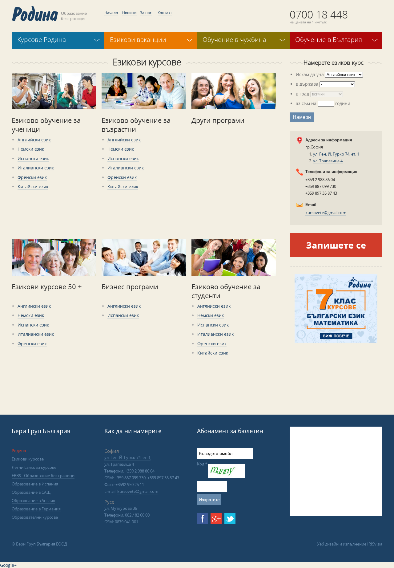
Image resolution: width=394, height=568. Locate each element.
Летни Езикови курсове (34, 467)
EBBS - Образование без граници (43, 475)
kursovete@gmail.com (325, 212)
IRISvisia (374, 544)
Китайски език (33, 186)
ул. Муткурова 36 (120, 508)
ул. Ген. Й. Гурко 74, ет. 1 (336, 154)
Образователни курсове (35, 517)
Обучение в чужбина (234, 39)
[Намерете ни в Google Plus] (216, 518)
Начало (111, 12)
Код (202, 464)
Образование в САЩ (31, 492)
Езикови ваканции (138, 39)
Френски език (32, 177)
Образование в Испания (35, 484)
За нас (146, 12)
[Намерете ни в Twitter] (229, 518)
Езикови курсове (28, 459)
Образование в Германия (36, 509)
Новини (129, 12)
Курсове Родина (41, 39)
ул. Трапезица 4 (328, 161)
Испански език (33, 158)
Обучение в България (328, 39)
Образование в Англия (33, 500)
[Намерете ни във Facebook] (202, 518)
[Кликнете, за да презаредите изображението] (226, 476)
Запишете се (336, 245)
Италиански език (36, 168)
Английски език (34, 140)
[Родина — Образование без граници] (35, 13)
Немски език (31, 149)
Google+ (8, 565)
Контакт (165, 12)
